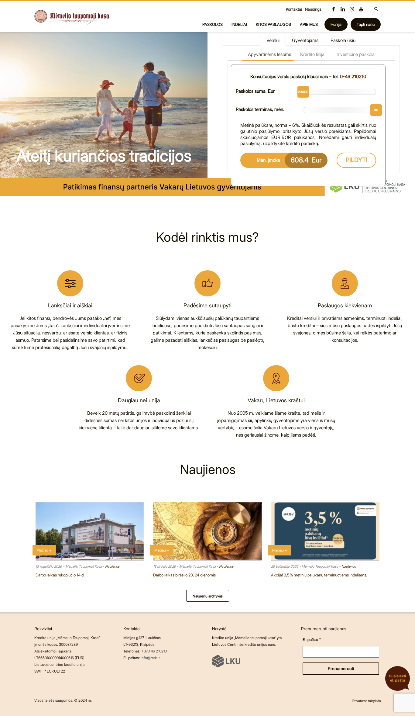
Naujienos (112, 566)
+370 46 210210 (154, 651)
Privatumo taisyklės (366, 701)
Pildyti (356, 160)
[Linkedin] (342, 9)
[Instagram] (351, 9)
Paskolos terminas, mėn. (260, 109)
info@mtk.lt (150, 657)
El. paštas (312, 639)
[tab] (273, 40)
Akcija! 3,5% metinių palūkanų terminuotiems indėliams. (319, 574)
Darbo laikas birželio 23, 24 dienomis (184, 574)
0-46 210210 (353, 76)
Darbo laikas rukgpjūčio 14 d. (60, 574)
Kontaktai (294, 9)
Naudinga (313, 9)
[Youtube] (360, 9)
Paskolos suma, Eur (255, 91)
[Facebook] (333, 9)
